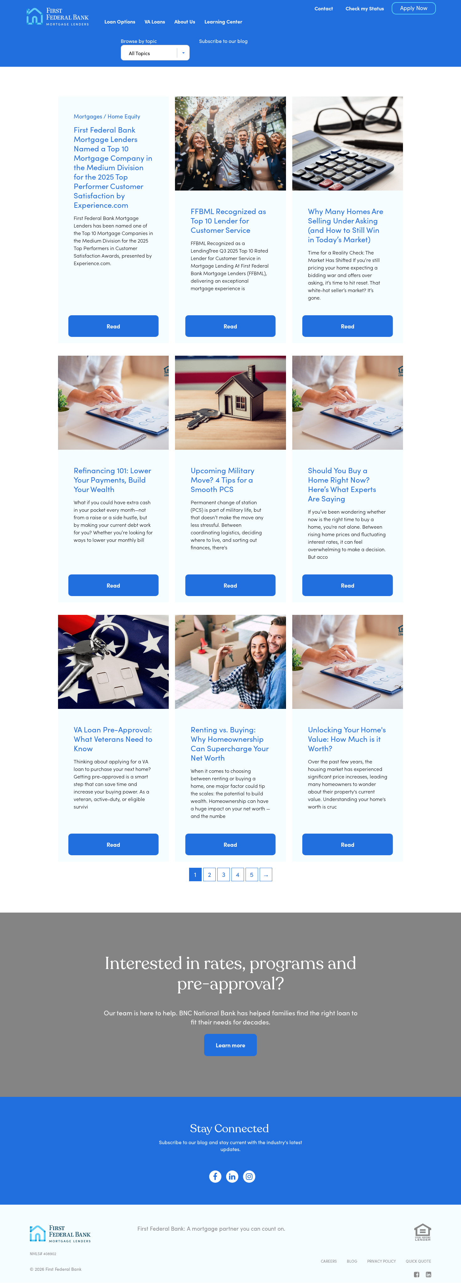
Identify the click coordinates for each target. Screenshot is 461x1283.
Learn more (230, 1045)
